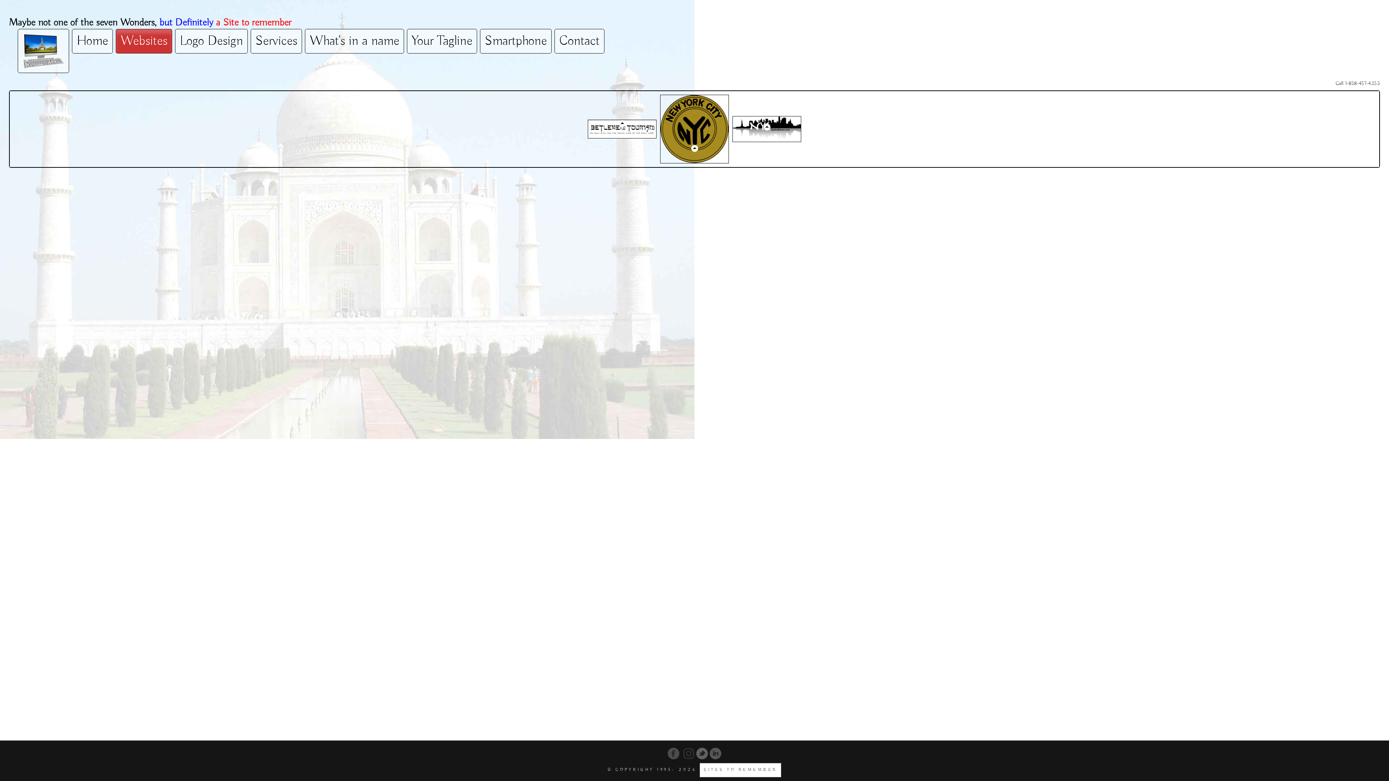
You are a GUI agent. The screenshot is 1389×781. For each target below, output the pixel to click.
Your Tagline (442, 41)
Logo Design (211, 41)
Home (92, 41)
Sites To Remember (740, 769)
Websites (143, 41)
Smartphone (516, 41)
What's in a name (354, 41)
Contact (579, 41)
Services (276, 41)
